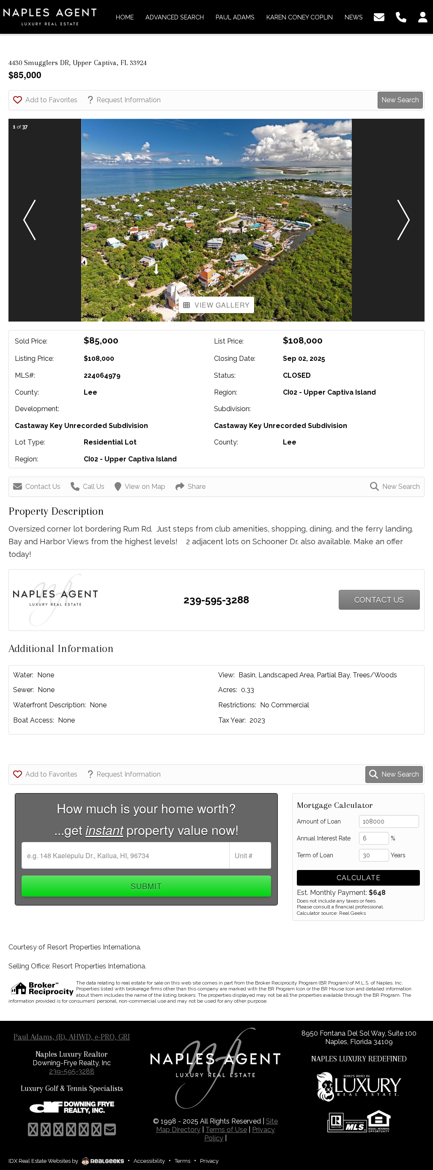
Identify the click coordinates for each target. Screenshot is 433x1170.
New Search (400, 100)
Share (197, 487)
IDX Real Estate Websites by (43, 1161)
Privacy (209, 1161)
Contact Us (42, 487)
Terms (182, 1161)
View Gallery (222, 305)
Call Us (93, 487)
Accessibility (149, 1161)
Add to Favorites (51, 100)
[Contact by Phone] (401, 16)
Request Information (128, 100)
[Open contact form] (379, 16)
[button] (29, 220)
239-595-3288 (216, 600)
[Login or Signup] (423, 16)
